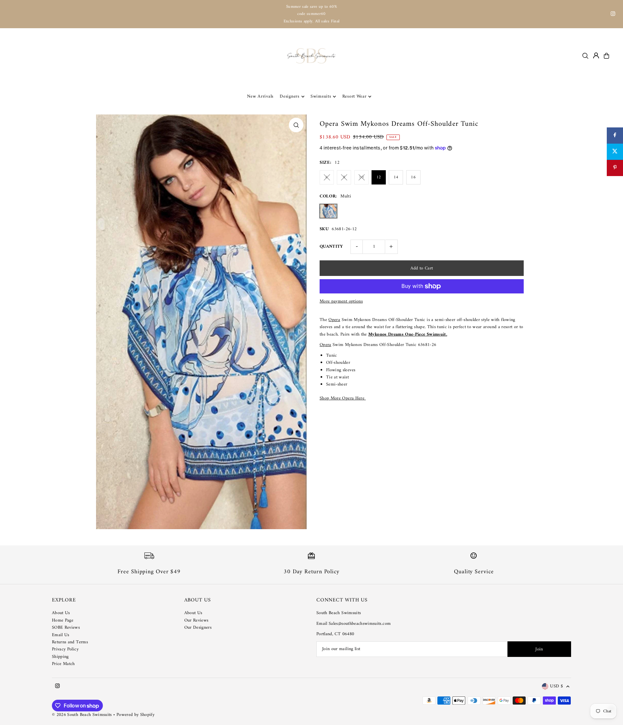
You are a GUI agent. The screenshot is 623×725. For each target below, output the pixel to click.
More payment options (341, 301)
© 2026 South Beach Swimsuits (82, 715)
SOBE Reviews (66, 628)
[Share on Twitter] (615, 152)
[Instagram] (613, 14)
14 (396, 177)
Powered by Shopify (135, 715)
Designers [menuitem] (289, 96)
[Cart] (606, 56)
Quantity (331, 247)
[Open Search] (585, 56)
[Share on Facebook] (615, 135)
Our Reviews (196, 620)
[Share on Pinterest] (615, 168)
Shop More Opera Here (343, 398)
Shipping (60, 657)
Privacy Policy (65, 649)
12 (378, 177)
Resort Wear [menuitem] (354, 96)
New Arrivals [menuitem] (260, 96)
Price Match (63, 664)
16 (413, 177)
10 (361, 177)
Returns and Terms (70, 642)
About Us (61, 613)
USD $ (556, 686)
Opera (334, 320)
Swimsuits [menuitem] (321, 96)
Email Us (60, 635)
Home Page (62, 620)
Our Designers (198, 628)
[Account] (596, 55)
